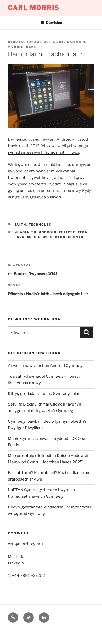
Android (48, 232)
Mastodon (17, 556)
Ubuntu (76, 237)
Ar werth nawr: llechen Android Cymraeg (45, 365)
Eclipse (67, 232)
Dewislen (54, 22)
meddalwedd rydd (46, 237)
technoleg (40, 224)
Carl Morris (34, 7)
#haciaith (26, 232)
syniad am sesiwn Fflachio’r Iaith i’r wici (43, 152)
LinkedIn (16, 563)
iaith (20, 224)
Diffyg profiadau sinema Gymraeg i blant (45, 393)
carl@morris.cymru (25, 543)
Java (20, 237)
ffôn (83, 232)
